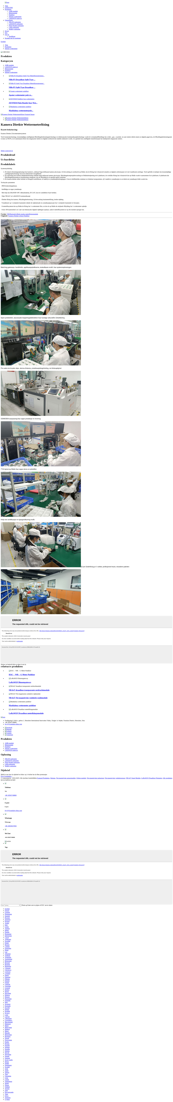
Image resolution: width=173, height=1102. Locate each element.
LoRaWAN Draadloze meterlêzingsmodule (26, 713)
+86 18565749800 (11, 795)
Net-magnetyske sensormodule (66, 778)
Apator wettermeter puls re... (20, 95)
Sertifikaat (12, 36)
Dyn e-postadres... (6, 776)
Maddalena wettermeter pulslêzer (22, 705)
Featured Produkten (43, 778)
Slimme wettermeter (15, 16)
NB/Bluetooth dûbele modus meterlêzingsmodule (22, 214)
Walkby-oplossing (14, 29)
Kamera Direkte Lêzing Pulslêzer (18, 216)
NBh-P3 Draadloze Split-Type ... (22, 80)
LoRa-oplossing (14, 27)
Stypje (7, 31)
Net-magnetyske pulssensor (95, 778)
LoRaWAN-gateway (15, 18)
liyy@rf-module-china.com (13, 724)
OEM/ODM (9, 7)
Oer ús (7, 34)
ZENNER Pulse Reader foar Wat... (23, 103)
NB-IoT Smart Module (133, 778)
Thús (6, 6)
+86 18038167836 (11, 826)
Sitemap (52, 778)
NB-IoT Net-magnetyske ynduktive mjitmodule (28, 698)
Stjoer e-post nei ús (7, 151)
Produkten (8, 9)
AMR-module (13, 11)
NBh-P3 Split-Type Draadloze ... (22, 87)
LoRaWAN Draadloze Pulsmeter (151, 778)
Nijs (6, 33)
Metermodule (13, 13)
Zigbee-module (81, 778)
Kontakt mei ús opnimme (13, 38)
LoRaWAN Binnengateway (20, 682)
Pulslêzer (12, 15)
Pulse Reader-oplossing (16, 25)
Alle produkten (167, 778)
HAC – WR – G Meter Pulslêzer (22, 675)
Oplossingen (9, 20)
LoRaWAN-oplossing (16, 24)
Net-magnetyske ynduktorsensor (115, 778)
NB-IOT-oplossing (15, 22)
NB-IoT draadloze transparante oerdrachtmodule (29, 690)
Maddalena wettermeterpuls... (21, 111)
